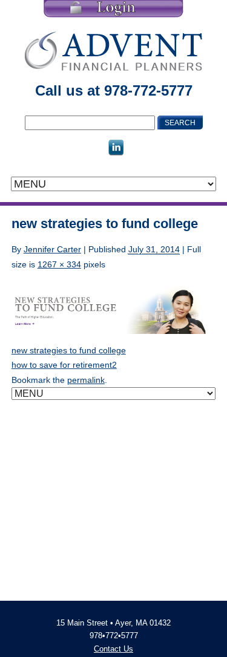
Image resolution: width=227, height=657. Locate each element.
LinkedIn (115, 147)
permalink (86, 380)
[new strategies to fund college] (114, 307)
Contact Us (113, 648)
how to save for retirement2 (64, 365)
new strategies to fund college (69, 350)
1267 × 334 (59, 264)
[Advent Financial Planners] (113, 50)
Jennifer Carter (52, 249)
